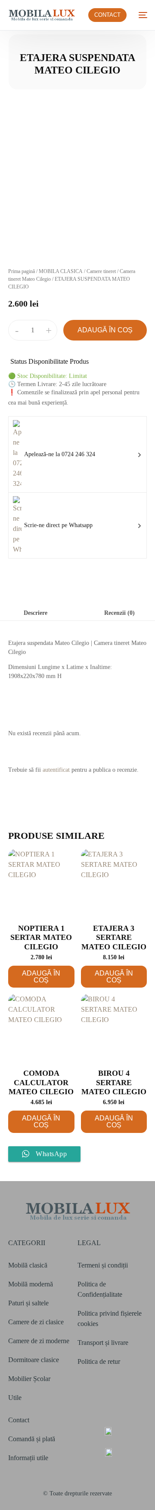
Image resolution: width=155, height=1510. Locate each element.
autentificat (56, 770)
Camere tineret (101, 271)
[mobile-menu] (141, 15)
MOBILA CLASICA (61, 271)
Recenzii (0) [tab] (119, 612)
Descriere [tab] (35, 612)
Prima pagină (21, 271)
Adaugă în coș (105, 330)
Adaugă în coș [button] (41, 977)
